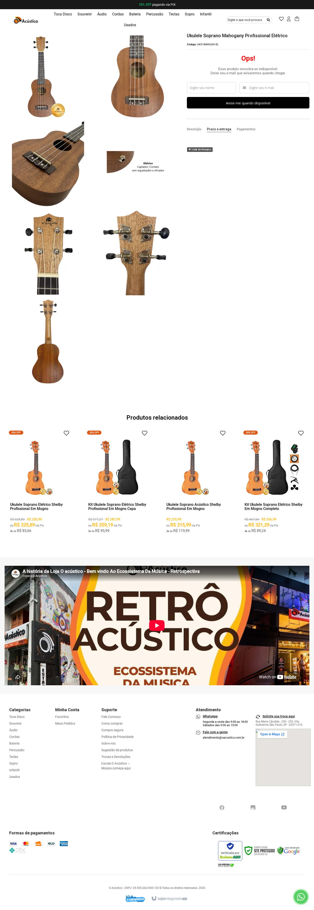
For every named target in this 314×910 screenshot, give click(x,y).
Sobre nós (108, 743)
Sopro (13, 763)
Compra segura (112, 730)
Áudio (13, 730)
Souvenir (15, 723)
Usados (14, 777)
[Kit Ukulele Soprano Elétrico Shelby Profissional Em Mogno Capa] (117, 483)
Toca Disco (17, 717)
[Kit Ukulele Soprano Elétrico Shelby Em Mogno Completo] (273, 483)
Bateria (14, 743)
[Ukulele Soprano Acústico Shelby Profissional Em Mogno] (195, 483)
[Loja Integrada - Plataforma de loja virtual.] (169, 896)
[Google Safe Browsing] (288, 850)
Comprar (39, 494)
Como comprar (112, 723)
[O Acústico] (26, 19)
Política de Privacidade (117, 737)
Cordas (14, 737)
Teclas (13, 757)
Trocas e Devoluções (115, 757)
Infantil (14, 770)
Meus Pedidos (65, 723)
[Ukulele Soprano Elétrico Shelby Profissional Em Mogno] (39, 483)
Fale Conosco (111, 717)
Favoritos (62, 717)
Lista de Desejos (201, 149)
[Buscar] (268, 19)
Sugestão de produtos (117, 750)
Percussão (16, 750)
